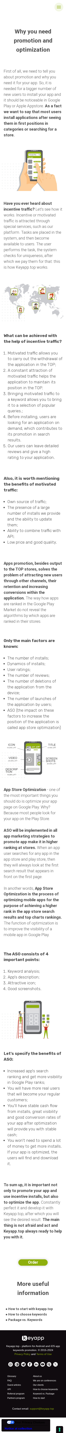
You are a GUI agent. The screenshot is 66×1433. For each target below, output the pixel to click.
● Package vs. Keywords (24, 1320)
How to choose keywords (45, 1389)
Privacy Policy (22, 1354)
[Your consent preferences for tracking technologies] (59, 1429)
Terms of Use (44, 1354)
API (9, 1389)
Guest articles (14, 1385)
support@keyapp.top (42, 1408)
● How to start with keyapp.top (29, 1309)
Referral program (15, 1393)
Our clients (38, 1385)
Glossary (11, 1376)
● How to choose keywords (26, 1314)
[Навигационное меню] (59, 7)
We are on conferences (44, 1380)
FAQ (9, 1380)
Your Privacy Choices (29, 1422)
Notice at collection (18, 1428)
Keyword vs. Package (43, 1393)
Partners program (16, 1398)
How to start (39, 1398)
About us (37, 1376)
